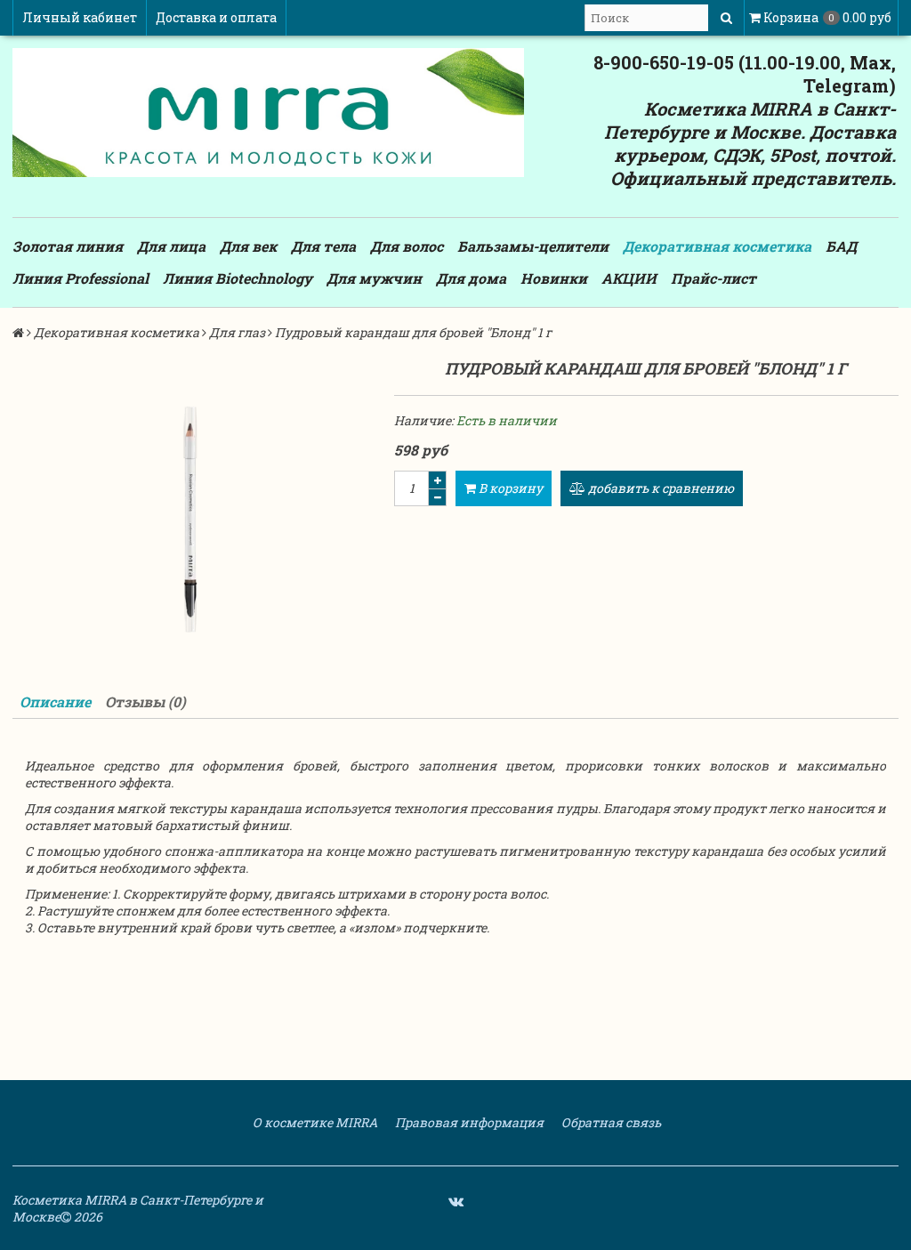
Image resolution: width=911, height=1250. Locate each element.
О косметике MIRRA (313, 1122)
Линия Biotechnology (237, 278)
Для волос (406, 246)
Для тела (323, 246)
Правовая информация (468, 1122)
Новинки (553, 278)
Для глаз (237, 332)
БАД (841, 246)
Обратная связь (610, 1122)
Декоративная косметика (717, 246)
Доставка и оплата (216, 17)
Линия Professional (80, 278)
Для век (248, 246)
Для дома (471, 278)
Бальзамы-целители (533, 246)
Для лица (171, 246)
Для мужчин (374, 278)
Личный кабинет (79, 17)
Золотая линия (67, 246)
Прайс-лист (713, 278)
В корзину (509, 488)
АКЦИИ (629, 278)
